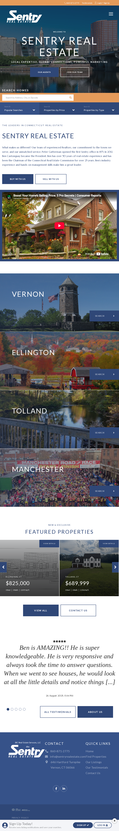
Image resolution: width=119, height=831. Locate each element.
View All (40, 610)
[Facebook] (56, 788)
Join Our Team (75, 72)
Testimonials (87, 3)
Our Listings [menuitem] (94, 762)
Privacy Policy (20, 818)
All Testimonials (57, 711)
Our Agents (44, 72)
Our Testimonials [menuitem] (97, 767)
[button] (70, 97)
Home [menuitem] (90, 751)
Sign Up (106, 3)
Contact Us (78, 610)
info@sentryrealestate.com (67, 756)
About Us (95, 711)
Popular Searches (13, 110)
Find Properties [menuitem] (96, 756)
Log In (99, 3)
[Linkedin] (64, 788)
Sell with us (51, 179)
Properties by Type (94, 110)
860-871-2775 (72, 3)
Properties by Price (54, 110)
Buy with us (18, 179)
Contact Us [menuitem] (93, 773)
